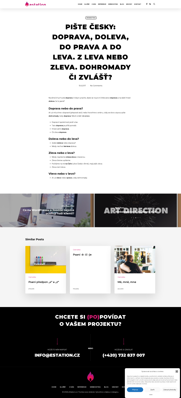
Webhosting (113, 4)
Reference (102, 4)
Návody (129, 4)
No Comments (96, 86)
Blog (122, 4)
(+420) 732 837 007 (124, 355)
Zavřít (152, 390)
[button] (177, 371)
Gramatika (91, 18)
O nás (94, 4)
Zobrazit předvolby (169, 390)
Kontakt (137, 4)
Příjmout (135, 390)
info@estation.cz (57, 355)
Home (80, 4)
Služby (87, 4)
